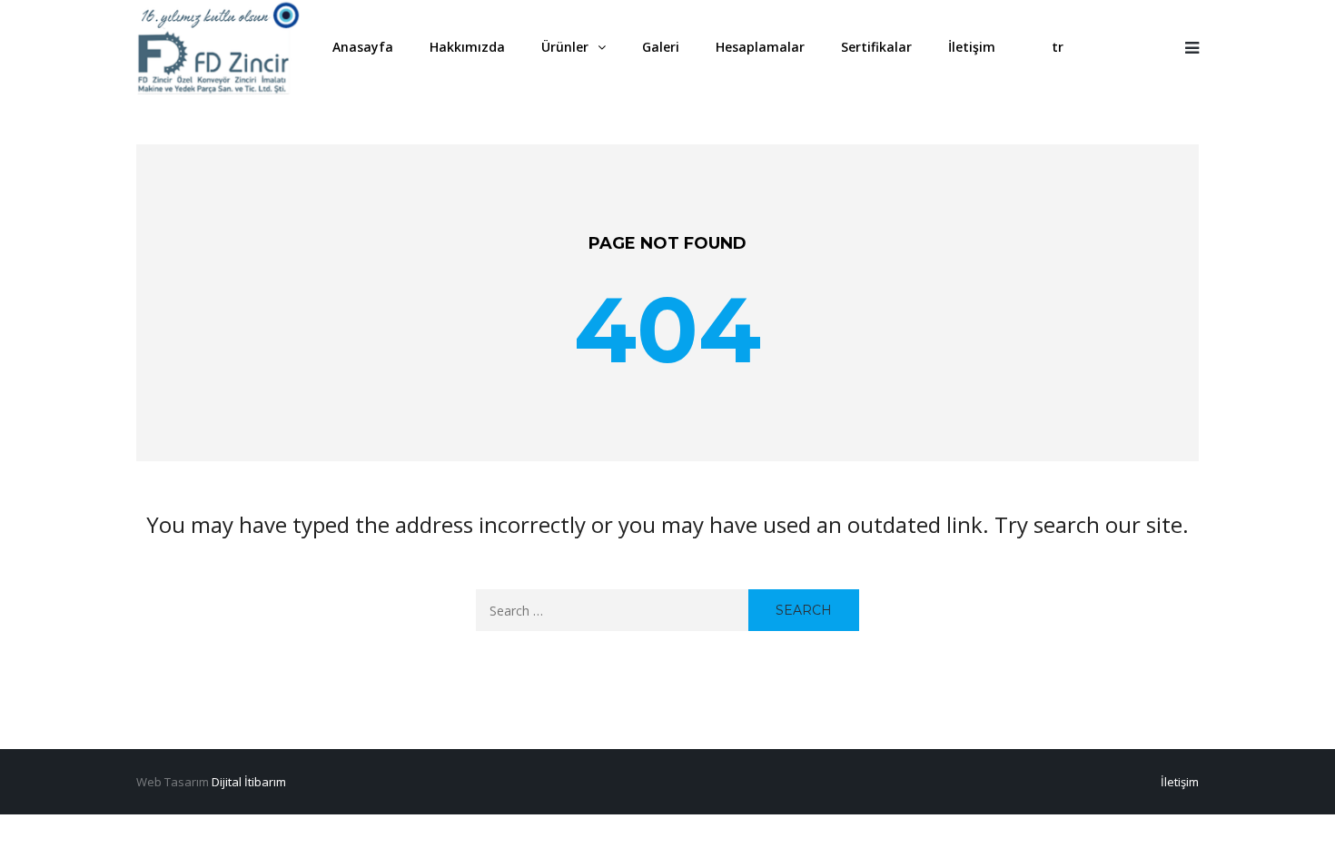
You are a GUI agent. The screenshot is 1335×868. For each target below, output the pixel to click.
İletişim (1180, 782)
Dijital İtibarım (249, 782)
